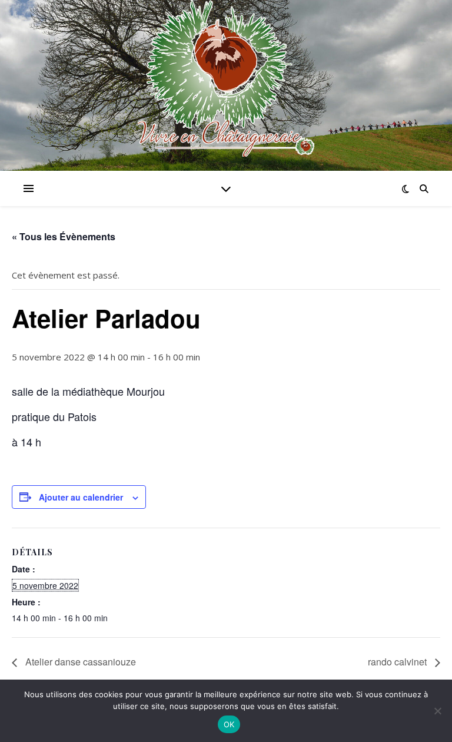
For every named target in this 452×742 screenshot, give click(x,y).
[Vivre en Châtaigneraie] (226, 78)
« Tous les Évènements (63, 236)
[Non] (437, 711)
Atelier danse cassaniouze (79, 661)
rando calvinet (398, 661)
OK (229, 724)
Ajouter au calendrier (81, 497)
